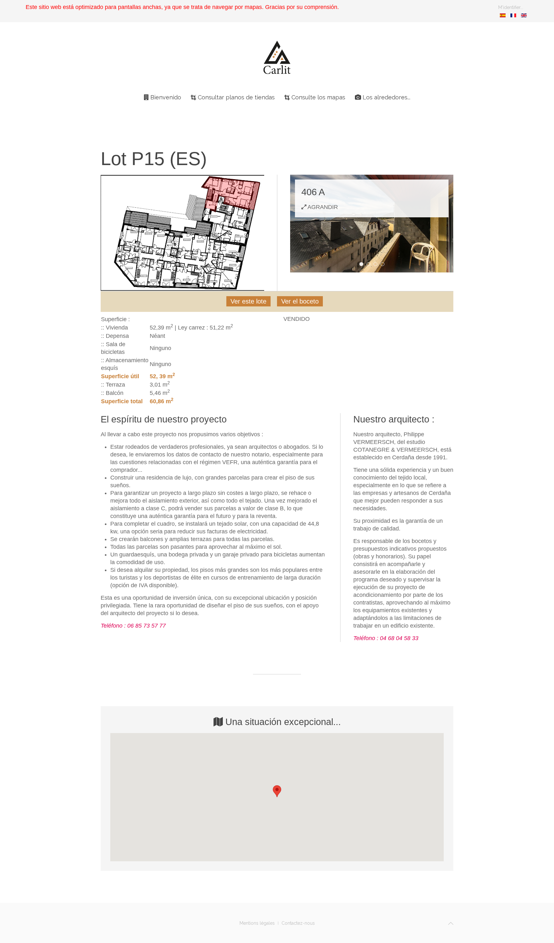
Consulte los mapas (317, 97)
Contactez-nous (298, 923)
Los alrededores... (385, 97)
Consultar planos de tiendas (235, 97)
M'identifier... (510, 7)
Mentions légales (257, 923)
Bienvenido (165, 97)
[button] (277, 791)
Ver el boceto (300, 301)
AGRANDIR (322, 207)
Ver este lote (248, 301)
